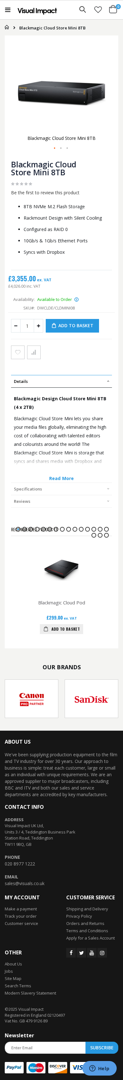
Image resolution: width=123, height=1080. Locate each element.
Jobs (9, 971)
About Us (13, 964)
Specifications (28, 489)
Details (21, 381)
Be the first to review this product (45, 193)
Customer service (21, 923)
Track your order (21, 916)
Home (5, 27)
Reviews (22, 501)
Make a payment (21, 909)
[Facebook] (71, 953)
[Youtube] (92, 953)
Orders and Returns (85, 923)
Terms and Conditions (87, 930)
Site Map (13, 978)
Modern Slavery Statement (30, 993)
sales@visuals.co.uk (24, 883)
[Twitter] (81, 953)
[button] (98, 9)
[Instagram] (102, 953)
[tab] (61, 381)
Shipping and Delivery (87, 909)
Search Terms (18, 986)
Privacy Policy (79, 916)
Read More (61, 478)
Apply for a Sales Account (90, 938)
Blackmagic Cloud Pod (61, 602)
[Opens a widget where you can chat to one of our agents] (99, 1069)
